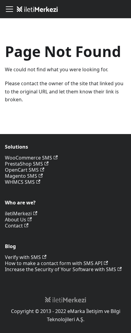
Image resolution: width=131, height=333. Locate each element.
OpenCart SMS (22, 170)
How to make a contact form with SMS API (53, 263)
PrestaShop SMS (24, 164)
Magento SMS (21, 176)
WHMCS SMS (20, 182)
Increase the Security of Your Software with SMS (60, 269)
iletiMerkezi (18, 213)
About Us (15, 220)
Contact (14, 226)
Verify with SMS (23, 257)
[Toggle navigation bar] (9, 9)
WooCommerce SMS (28, 158)
